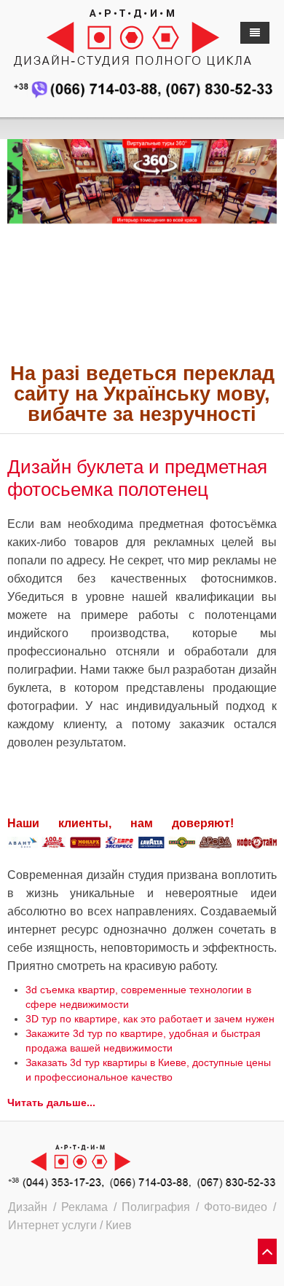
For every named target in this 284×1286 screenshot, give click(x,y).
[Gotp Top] (267, 1252)
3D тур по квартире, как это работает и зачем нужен (150, 1019)
